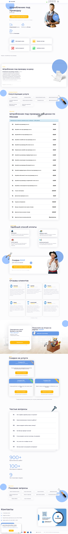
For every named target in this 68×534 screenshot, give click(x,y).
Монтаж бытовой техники (40, 97)
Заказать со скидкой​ (21, 372)
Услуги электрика (27, 498)
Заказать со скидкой (21, 391)
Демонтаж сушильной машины (26, 105)
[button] (34, 414)
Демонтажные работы (40, 494)
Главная (2, 55)
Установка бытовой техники (53, 494)
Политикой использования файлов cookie (10, 527)
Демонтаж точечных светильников (13, 105)
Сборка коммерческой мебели (13, 495)
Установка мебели (27, 97)
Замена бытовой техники (53, 97)
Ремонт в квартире (27, 494)
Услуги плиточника (27, 491)
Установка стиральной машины (13, 101)
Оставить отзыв (34, 317)
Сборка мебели (14, 498)
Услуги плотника (40, 491)
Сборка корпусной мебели (28, 100)
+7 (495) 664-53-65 (52, 1)
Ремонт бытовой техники (14, 491)
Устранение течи (40, 100)
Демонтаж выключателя (53, 100)
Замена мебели (14, 97)
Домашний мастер (53, 491)
